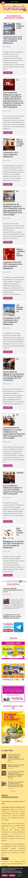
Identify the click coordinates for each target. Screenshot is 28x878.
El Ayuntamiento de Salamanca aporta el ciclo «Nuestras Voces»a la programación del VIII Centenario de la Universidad (14, 203)
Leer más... (8, 72)
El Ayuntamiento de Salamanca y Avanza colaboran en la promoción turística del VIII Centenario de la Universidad (14, 426)
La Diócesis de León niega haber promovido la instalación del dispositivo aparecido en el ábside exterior (16, 774)
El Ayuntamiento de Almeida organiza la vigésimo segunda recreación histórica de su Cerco (16, 757)
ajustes (20, 872)
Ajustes (19, 875)
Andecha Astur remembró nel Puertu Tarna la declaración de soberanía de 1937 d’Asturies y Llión (16, 784)
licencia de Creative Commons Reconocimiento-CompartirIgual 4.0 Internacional (13, 863)
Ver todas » (13, 791)
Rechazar (12, 875)
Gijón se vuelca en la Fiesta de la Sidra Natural (16, 765)
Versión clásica (14, 1)
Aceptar (4, 875)
